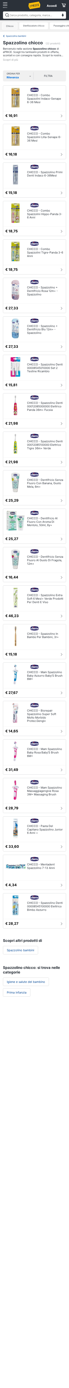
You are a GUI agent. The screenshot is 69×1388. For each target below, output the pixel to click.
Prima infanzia (16, 992)
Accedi (52, 6)
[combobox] (34, 15)
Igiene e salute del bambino (26, 982)
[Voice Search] (62, 15)
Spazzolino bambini (16, 36)
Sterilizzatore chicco (33, 25)
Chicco (9, 26)
